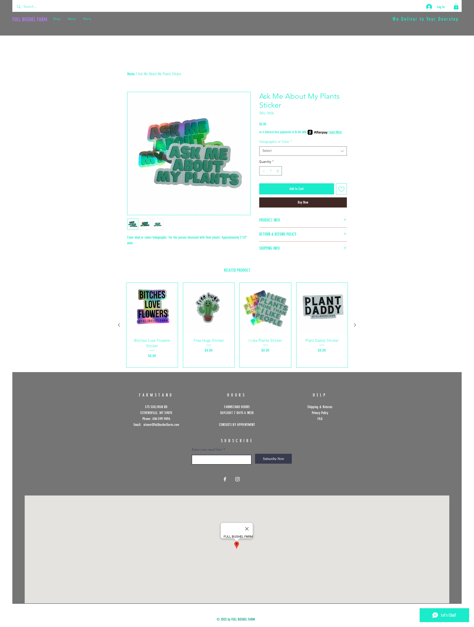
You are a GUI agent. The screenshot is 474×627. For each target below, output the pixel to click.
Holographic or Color (275, 142)
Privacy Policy (320, 413)
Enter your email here (207, 449)
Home (131, 74)
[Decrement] (263, 171)
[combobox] (303, 151)
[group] (237, 325)
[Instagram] (237, 479)
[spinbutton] (270, 171)
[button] (456, 6)
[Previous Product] (119, 325)
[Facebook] (225, 479)
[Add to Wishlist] (341, 188)
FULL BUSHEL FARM (29, 19)
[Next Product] (355, 325)
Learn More (335, 132)
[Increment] (278, 171)
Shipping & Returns (319, 407)
